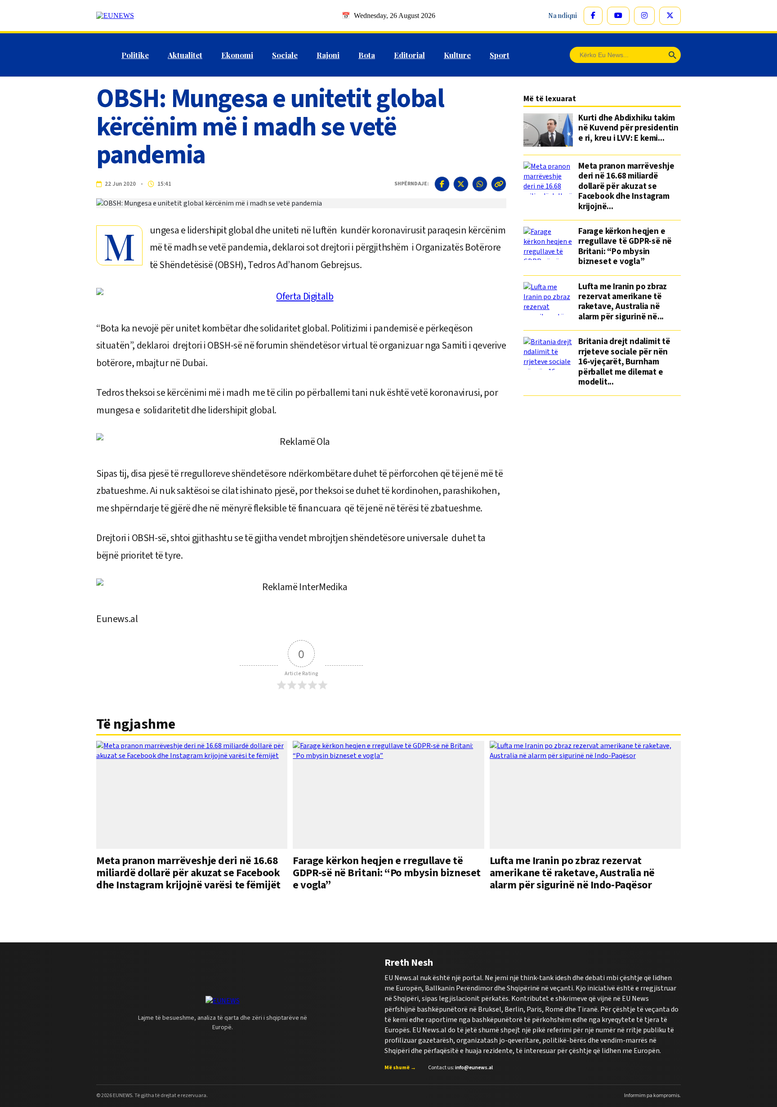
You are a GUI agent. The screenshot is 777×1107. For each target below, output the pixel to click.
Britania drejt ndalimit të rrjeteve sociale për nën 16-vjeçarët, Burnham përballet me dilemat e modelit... (624, 362)
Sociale (285, 55)
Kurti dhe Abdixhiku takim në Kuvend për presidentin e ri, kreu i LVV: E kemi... (628, 128)
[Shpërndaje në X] (461, 184)
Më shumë (400, 1067)
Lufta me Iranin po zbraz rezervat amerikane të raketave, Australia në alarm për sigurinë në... (622, 302)
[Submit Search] (672, 55)
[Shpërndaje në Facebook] (442, 184)
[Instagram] (644, 16)
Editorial (409, 55)
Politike (135, 55)
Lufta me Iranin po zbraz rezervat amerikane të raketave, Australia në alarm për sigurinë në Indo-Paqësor (572, 873)
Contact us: (460, 1067)
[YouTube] (618, 16)
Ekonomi (237, 55)
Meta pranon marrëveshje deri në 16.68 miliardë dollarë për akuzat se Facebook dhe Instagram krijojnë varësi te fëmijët (188, 873)
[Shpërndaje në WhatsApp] (479, 184)
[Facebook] (593, 16)
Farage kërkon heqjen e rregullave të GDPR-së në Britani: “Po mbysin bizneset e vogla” (625, 247)
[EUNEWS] (222, 1001)
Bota (366, 55)
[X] (670, 16)
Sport (499, 55)
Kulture (457, 55)
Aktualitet (185, 55)
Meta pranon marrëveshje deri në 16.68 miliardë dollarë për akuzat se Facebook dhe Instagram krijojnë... (626, 186)
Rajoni (328, 55)
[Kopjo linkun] (498, 184)
